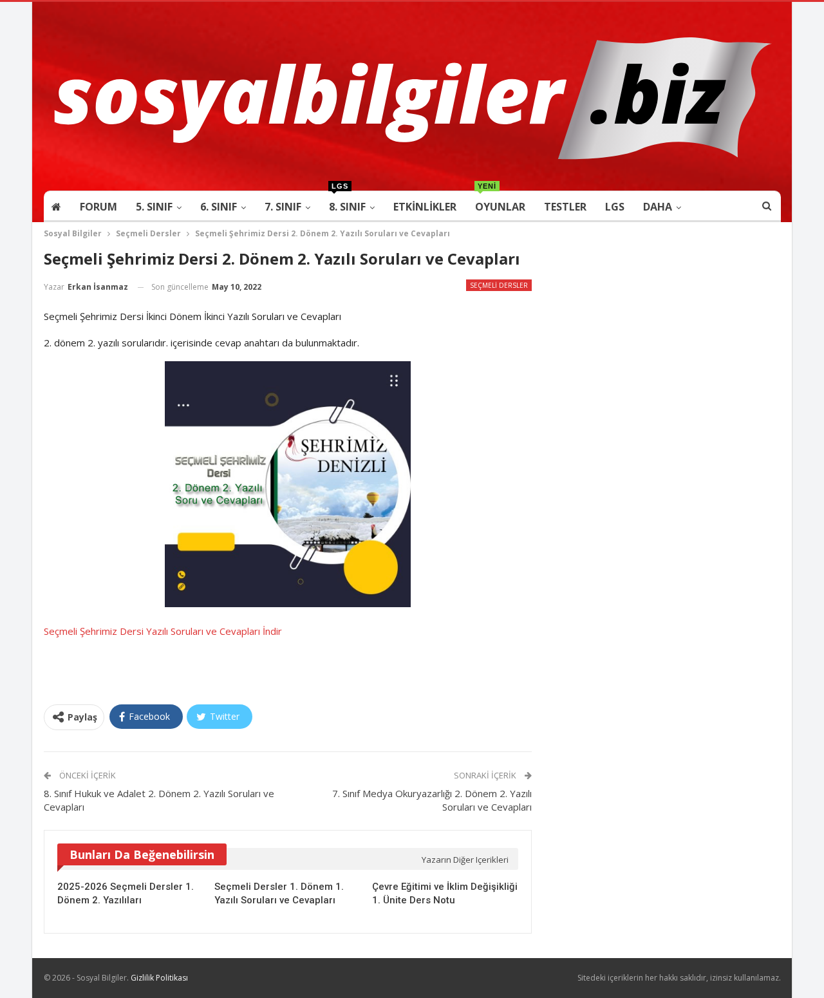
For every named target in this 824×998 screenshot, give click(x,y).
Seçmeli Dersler (499, 285)
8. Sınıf (347, 202)
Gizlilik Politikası (159, 977)
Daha (657, 207)
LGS (614, 207)
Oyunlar (500, 202)
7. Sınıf (283, 207)
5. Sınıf (154, 207)
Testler (565, 207)
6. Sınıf (218, 207)
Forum (98, 207)
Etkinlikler (424, 207)
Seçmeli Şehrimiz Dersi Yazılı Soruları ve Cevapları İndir (163, 631)
